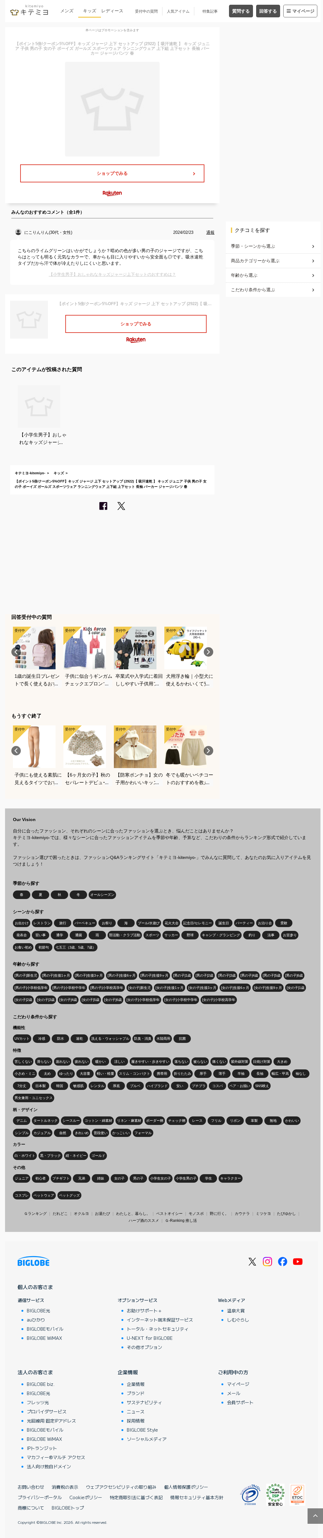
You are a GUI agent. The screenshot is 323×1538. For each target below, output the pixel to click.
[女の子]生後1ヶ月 (170, 988)
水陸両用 (163, 1038)
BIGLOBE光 (38, 1310)
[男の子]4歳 (249, 975)
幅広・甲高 (280, 1073)
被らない (200, 1061)
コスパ (217, 1086)
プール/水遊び (149, 923)
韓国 (59, 1086)
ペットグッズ (69, 1195)
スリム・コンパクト (134, 1073)
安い (179, 1086)
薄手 (222, 1073)
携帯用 (162, 1073)
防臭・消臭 (142, 1038)
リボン (235, 1120)
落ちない (181, 1061)
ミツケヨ (263, 1213)
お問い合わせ (31, 1487)
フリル (216, 1120)
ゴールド (98, 1155)
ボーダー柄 (154, 1120)
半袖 (241, 1073)
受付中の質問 (146, 11)
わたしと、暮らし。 (133, 1213)
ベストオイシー (169, 1213)
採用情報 (135, 1420)
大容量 (85, 1073)
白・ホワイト (25, 1155)
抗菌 (182, 1038)
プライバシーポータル (40, 1497)
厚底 (116, 1086)
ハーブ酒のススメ (144, 1220)
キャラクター (230, 1178)
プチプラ (199, 1086)
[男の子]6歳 (294, 975)
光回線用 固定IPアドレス (51, 1420)
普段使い (101, 1133)
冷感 (41, 1038)
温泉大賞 (236, 1310)
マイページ (303, 11)
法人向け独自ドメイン (49, 1466)
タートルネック (45, 1120)
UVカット (22, 1038)
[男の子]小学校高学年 (106, 988)
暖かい (100, 1061)
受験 (283, 923)
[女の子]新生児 (139, 988)
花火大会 (172, 923)
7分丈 (21, 1086)
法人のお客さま (35, 1372)
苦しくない (23, 1061)
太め (47, 1073)
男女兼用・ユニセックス (34, 1098)
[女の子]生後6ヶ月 (235, 988)
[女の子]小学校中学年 (180, 1000)
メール (233, 1393)
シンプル (22, 1133)
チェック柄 (176, 1120)
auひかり (36, 1319)
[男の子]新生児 (26, 975)
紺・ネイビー (76, 1155)
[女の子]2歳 (23, 1000)
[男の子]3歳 (227, 975)
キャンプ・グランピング (221, 935)
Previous (16, 652)
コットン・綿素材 (98, 1120)
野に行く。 (219, 1213)
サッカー (171, 935)
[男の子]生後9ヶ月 (154, 975)
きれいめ (82, 1133)
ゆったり (66, 1073)
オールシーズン (102, 894)
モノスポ (196, 1213)
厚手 (203, 1073)
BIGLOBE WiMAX (44, 1338)
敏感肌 (78, 1086)
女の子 (119, 1178)
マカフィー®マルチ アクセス (56, 1457)
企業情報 (128, 1372)
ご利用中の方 (233, 1372)
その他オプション (144, 1347)
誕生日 (224, 923)
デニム (21, 1120)
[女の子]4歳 (68, 1000)
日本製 (40, 1086)
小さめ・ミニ (25, 1073)
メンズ (66, 10)
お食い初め (23, 947)
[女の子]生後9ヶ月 (268, 988)
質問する (241, 11)
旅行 (62, 923)
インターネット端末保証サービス (160, 1319)
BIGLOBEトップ (68, 1508)
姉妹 (100, 1178)
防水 (60, 1038)
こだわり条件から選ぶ (253, 289)
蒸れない (63, 1061)
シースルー (71, 1120)
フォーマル (143, 1133)
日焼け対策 (261, 1061)
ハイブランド (157, 1086)
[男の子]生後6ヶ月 (122, 975)
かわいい (292, 1120)
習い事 (40, 935)
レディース (112, 10)
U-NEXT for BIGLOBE (150, 1338)
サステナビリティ (144, 1402)
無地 (273, 1120)
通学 (59, 935)
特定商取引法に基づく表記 (136, 1497)
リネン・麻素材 (129, 1120)
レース (197, 1120)
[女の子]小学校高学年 (218, 1000)
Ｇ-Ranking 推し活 (181, 1220)
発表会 (21, 935)
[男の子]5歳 (271, 975)
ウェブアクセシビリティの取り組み (121, 1487)
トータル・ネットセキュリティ (158, 1329)
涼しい (119, 1061)
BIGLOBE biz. (41, 1384)
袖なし (301, 1073)
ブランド (135, 1393)
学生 (208, 1178)
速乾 (79, 1038)
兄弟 (81, 1178)
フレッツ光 (38, 1402)
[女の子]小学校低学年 (143, 1000)
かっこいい (121, 1133)
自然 (62, 1133)
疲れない (82, 1061)
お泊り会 (265, 923)
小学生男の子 (186, 1178)
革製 (254, 1120)
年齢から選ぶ (244, 275)
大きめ (282, 1061)
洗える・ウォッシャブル (110, 1038)
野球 (190, 935)
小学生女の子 (160, 1178)
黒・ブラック (50, 1155)
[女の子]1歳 (295, 988)
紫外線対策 (239, 1061)
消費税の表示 (65, 1487)
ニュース (135, 1411)
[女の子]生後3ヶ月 (202, 988)
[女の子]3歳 (46, 1000)
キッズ (89, 10)
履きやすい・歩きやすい (150, 1061)
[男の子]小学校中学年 (68, 988)
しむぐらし (238, 1319)
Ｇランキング (35, 1213)
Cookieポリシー (85, 1497)
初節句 (43, 947)
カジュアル (42, 1133)
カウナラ (242, 1213)
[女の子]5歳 (90, 1000)
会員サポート (240, 1402)
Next (208, 652)
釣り (252, 935)
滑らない (44, 1061)
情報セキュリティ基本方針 (196, 1497)
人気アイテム (178, 11)
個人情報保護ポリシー (186, 1487)
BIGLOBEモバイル (45, 1329)
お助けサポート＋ (144, 1310)
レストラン (42, 923)
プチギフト (61, 1178)
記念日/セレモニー (197, 923)
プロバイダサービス (47, 1411)
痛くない (219, 1061)
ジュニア (22, 1178)
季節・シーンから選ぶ (253, 246)
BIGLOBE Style (142, 1430)
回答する (268, 11)
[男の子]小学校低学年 (31, 988)
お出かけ (22, 923)
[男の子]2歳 (204, 975)
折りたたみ (182, 1073)
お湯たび (102, 1213)
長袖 (259, 1073)
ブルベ (135, 1086)
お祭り (107, 923)
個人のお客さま (35, 1287)
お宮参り (290, 935)
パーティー (244, 923)
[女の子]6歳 (113, 1000)
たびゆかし (286, 1213)
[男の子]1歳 (182, 975)
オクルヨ (81, 1213)
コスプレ (22, 1195)
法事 (270, 935)
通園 (78, 935)
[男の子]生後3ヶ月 (89, 975)
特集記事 (210, 11)
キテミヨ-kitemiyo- (30, 473)
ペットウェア (43, 1195)
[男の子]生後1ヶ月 (56, 975)
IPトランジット (42, 1448)
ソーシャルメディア (147, 1439)
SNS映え (262, 1086)
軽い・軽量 (105, 1073)
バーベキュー (84, 923)
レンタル (97, 1086)
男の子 (138, 1178)
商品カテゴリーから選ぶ (255, 260)
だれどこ (60, 1213)
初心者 (40, 1178)
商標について (31, 1508)
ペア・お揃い (239, 1086)
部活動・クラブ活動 (124, 935)
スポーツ (152, 935)
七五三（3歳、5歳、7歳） (76, 947)
